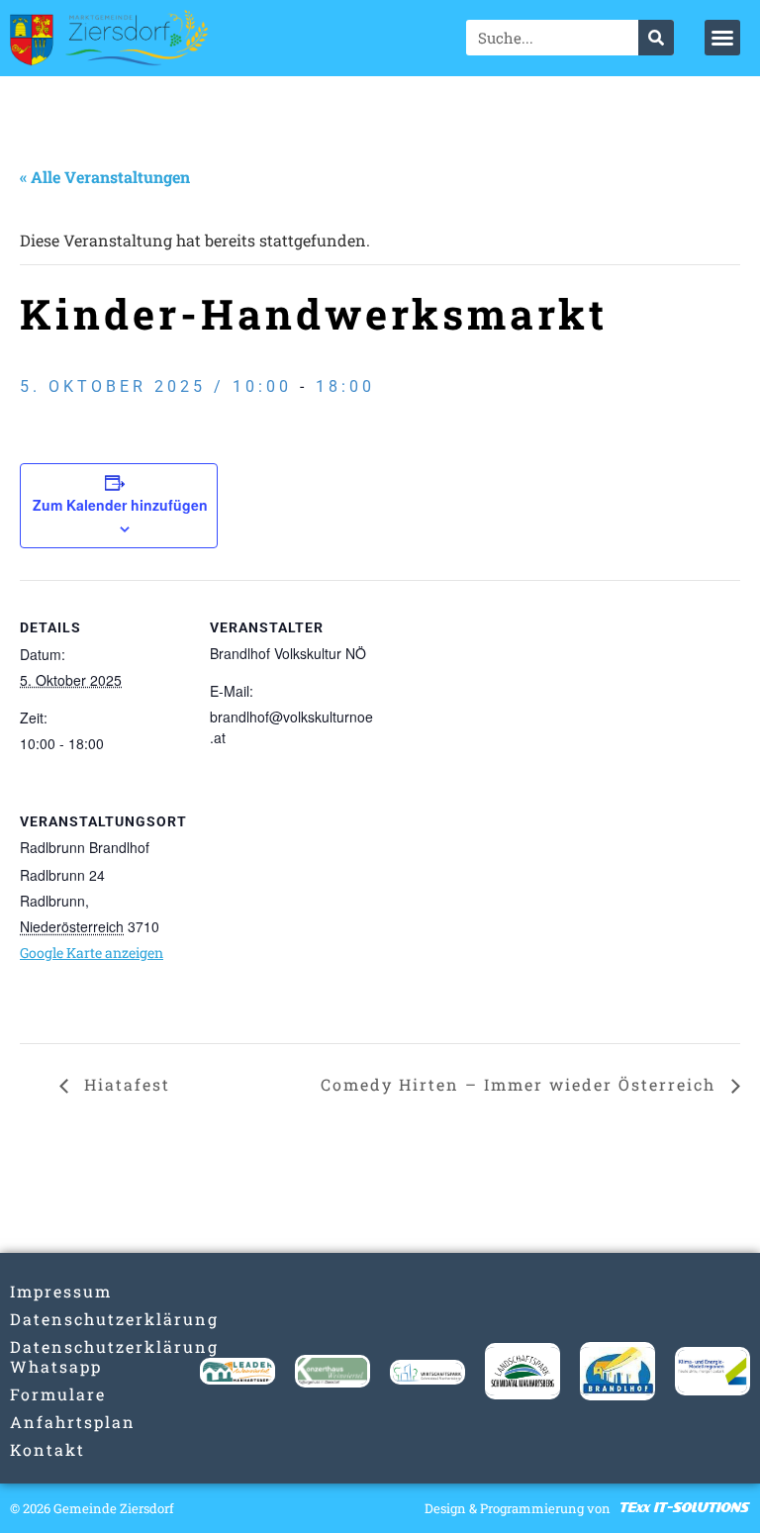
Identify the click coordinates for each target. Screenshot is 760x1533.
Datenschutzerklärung (47, 1318)
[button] (722, 37)
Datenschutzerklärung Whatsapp (47, 1356)
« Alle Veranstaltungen (105, 176)
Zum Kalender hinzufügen (120, 505)
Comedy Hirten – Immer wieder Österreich (521, 1084)
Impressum (47, 1291)
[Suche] (656, 37)
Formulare (47, 1394)
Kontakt (47, 1449)
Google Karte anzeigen (91, 952)
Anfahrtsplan (47, 1421)
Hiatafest (124, 1084)
